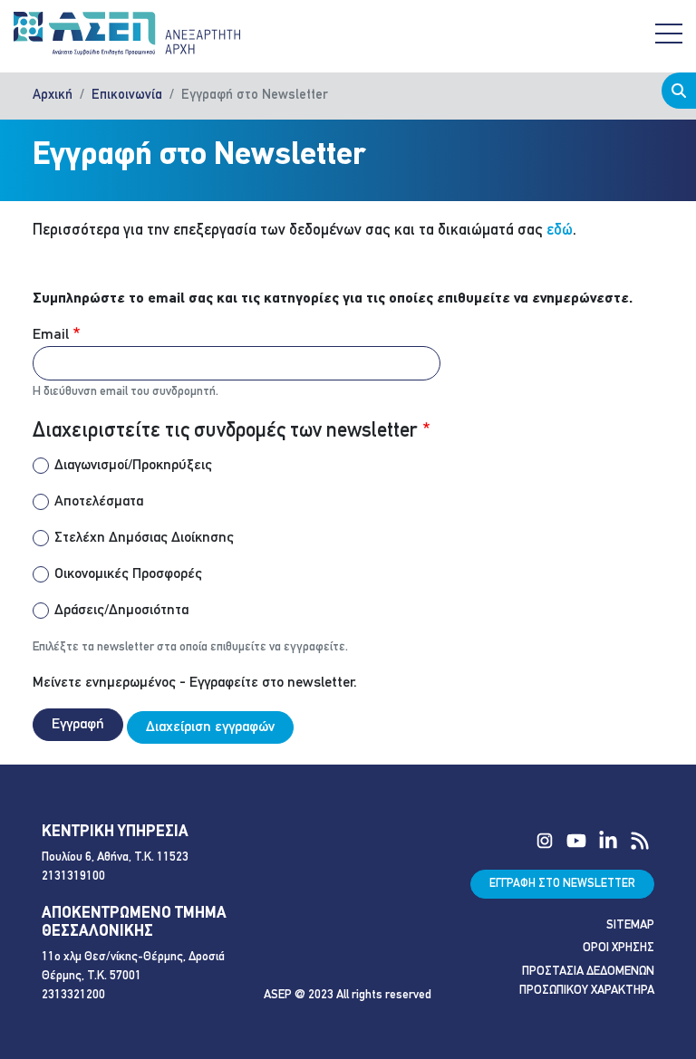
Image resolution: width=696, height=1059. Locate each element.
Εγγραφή (78, 724)
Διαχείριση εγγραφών (210, 727)
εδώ (559, 230)
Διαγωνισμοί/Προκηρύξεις (133, 465)
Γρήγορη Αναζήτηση (679, 90)
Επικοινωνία (127, 95)
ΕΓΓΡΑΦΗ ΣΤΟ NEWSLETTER (562, 884)
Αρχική (52, 95)
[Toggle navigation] (668, 33)
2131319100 (73, 876)
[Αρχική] (127, 33)
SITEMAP (630, 925)
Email (51, 335)
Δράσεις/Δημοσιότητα (121, 610)
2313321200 (73, 995)
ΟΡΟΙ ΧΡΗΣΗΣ (618, 948)
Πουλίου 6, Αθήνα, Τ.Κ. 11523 (115, 857)
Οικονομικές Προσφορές (128, 574)
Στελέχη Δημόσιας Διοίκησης (144, 538)
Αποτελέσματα (98, 502)
